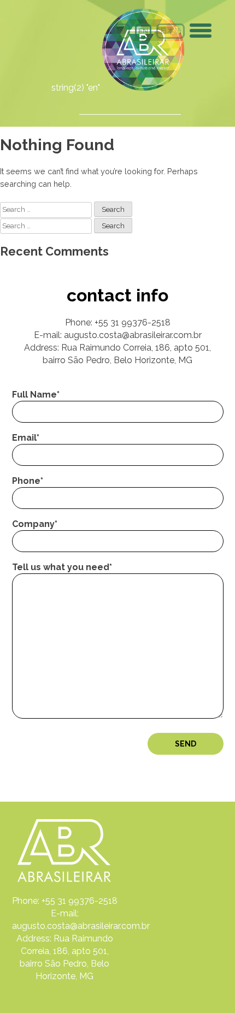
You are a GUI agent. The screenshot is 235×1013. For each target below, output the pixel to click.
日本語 (170, 31)
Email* (25, 438)
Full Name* (36, 394)
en (143, 31)
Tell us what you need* (62, 567)
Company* (34, 524)
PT (123, 31)
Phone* (27, 481)
